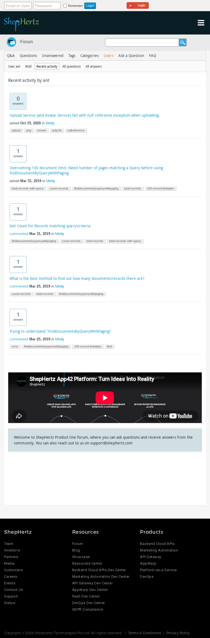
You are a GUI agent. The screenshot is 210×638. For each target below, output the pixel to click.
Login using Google (138, 5)
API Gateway (150, 557)
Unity (50, 123)
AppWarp (148, 563)
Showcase (81, 557)
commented (19, 234)
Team (8, 544)
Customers (13, 570)
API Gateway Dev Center (92, 583)
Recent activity (46, 66)
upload (16, 130)
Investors (12, 550)
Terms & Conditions (144, 633)
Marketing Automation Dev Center (101, 576)
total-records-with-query (28, 188)
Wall (28, 66)
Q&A (11, 55)
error (15, 346)
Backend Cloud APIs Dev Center (99, 570)
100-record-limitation (160, 188)
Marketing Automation (159, 550)
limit (109, 346)
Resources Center (87, 563)
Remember (75, 5)
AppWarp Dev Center (90, 590)
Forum (26, 41)
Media (9, 563)
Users (108, 55)
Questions (28, 55)
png (28, 130)
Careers (10, 576)
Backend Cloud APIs (157, 544)
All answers (94, 66)
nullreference (75, 130)
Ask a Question (131, 55)
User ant (14, 66)
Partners (11, 557)
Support (11, 596)
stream (41, 130)
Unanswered (52, 55)
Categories (89, 55)
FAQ (152, 55)
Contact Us (13, 590)
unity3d (57, 130)
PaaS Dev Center (86, 596)
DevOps (146, 576)
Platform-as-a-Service (158, 570)
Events (9, 583)
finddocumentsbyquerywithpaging (96, 188)
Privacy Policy (178, 633)
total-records (132, 188)
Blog (76, 550)
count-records (58, 188)
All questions (71, 66)
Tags (71, 55)
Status (9, 603)
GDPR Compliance (87, 609)
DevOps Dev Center (88, 603)
